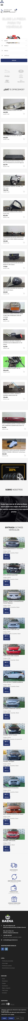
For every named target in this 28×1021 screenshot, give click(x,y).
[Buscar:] (12, 12)
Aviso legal (5, 963)
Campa (4, 983)
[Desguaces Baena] (7, 1)
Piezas (7, 558)
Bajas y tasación (6, 988)
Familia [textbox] (6, 50)
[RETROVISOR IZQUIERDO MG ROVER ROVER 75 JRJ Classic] (14, 282)
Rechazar (11, 1018)
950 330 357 (7, 11)
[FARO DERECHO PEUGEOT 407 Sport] (14, 129)
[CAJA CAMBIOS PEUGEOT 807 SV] (14, 362)
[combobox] (14, 40)
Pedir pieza (5, 990)
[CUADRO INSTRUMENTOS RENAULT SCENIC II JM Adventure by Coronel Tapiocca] (14, 155)
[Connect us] (2, 949)
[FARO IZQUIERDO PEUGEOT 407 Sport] (14, 104)
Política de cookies (7, 965)
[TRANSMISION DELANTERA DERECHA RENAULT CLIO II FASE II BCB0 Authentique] (14, 231)
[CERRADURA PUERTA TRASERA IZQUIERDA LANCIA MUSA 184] (14, 387)
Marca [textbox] (6, 40)
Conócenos (5, 985)
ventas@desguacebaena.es (10, 940)
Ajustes (17, 1018)
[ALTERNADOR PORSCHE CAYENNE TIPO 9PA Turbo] (14, 180)
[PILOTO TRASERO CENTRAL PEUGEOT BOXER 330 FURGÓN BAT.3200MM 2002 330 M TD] (14, 417)
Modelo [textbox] (6, 45)
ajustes (12, 1014)
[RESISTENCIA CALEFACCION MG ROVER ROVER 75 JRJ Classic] (14, 257)
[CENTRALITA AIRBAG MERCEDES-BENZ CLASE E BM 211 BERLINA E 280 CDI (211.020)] (14, 307)
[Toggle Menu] (2, 5)
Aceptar (4, 1018)
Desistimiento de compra (8, 968)
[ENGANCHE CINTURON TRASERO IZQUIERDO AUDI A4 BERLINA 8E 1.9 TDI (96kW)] (14, 335)
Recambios (5, 981)
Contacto (4, 992)
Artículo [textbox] (6, 55)
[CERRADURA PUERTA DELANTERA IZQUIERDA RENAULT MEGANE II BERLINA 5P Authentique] (14, 444)
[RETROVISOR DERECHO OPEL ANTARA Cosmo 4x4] (14, 205)
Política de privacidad (7, 961)
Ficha (7, 555)
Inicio (3, 978)
